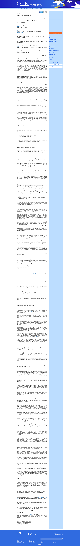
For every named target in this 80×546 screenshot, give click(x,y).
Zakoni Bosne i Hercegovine (53, 39)
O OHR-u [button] (21, 8)
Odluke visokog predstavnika (27, 8)
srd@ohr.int (57, 533)
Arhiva (33, 8)
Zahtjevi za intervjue (56, 33)
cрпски (62, 0)
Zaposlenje (50, 59)
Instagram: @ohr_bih (56, 66)
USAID (39, 497)
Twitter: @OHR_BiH (55, 542)
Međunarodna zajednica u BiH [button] (39, 8)
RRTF (27, 306)
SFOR (17, 198)
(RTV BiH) (34, 273)
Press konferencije (51, 21)
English (56, 0)
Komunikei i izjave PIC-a (52, 30)
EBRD (42, 497)
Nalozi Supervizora (51, 48)
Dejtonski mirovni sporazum (53, 35)
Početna (18, 8)
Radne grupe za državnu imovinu (54, 50)
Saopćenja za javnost (52, 12)
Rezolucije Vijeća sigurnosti (53, 41)
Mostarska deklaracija (52, 54)
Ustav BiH (50, 37)
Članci (50, 15)
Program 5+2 (51, 44)
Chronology (30, 514)
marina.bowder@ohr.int (26, 524)
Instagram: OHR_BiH (55, 543)
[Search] (61, 6)
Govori (50, 17)
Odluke (18, 540)
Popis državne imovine (52, 52)
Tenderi (42, 541)
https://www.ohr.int (39, 528)
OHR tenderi (51, 57)
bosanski (59, 0)
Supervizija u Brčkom (52, 46)
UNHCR (32, 311)
